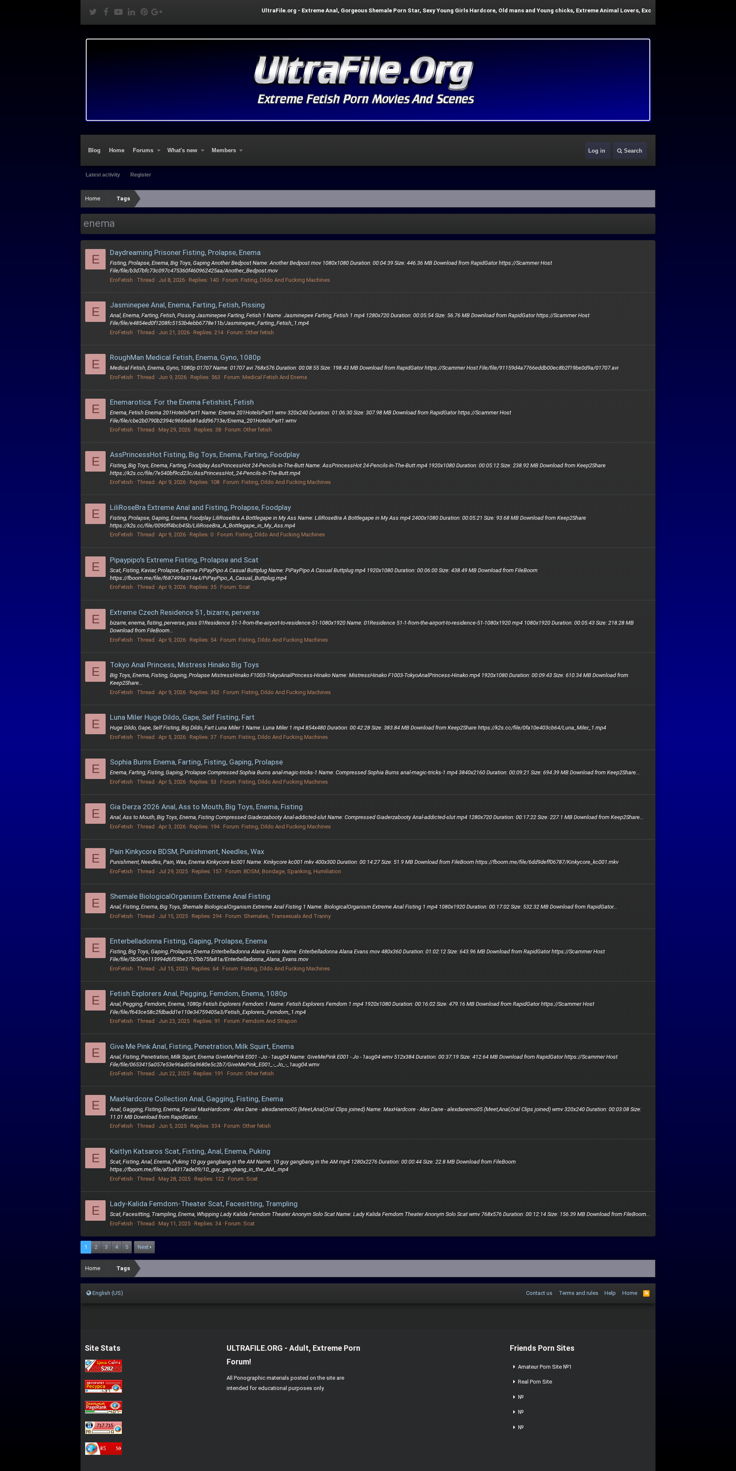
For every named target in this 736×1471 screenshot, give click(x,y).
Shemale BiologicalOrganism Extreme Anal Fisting (190, 896)
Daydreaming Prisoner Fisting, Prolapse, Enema (185, 252)
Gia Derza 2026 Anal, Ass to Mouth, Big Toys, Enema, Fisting (206, 806)
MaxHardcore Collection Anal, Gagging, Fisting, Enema (196, 1099)
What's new (182, 150)
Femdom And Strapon (269, 1021)
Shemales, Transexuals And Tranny (287, 916)
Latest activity (103, 175)
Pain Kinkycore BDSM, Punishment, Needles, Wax (187, 851)
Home (116, 150)
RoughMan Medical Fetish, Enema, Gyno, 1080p (185, 357)
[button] (159, 150)
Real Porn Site (535, 1381)
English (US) (107, 1293)
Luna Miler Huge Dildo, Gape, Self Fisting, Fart (182, 717)
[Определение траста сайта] (103, 1391)
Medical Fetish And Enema (274, 377)
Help (610, 1293)
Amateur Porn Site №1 (545, 1367)
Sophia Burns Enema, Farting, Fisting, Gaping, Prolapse (196, 762)
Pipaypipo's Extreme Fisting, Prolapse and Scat (184, 560)
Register (140, 175)
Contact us (539, 1293)
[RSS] (646, 1293)
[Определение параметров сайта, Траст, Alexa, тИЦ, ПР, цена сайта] (103, 1432)
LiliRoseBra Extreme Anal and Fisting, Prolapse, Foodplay (200, 507)
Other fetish (259, 332)
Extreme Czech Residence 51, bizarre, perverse (184, 612)
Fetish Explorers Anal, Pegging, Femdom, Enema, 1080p (198, 993)
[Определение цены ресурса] (103, 1370)
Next (143, 1247)
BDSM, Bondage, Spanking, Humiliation (292, 871)
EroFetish (121, 280)
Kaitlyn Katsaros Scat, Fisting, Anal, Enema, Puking (190, 1151)
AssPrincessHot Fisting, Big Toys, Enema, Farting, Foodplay (204, 454)
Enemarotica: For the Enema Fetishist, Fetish (182, 402)
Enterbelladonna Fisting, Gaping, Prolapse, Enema (188, 941)
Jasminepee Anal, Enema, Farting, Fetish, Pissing (187, 305)
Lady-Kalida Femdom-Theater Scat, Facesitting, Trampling (204, 1203)
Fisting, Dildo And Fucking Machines (285, 280)
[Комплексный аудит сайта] (103, 1453)
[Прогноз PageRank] (103, 1412)
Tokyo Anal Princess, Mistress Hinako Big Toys (184, 664)
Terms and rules (578, 1293)
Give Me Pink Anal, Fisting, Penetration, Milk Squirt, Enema (202, 1046)
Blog (94, 150)
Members (224, 150)
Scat (244, 587)
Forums (143, 150)
